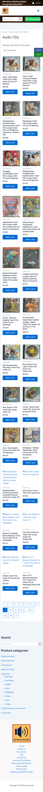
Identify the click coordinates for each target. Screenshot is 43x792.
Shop (11, 32)
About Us (21, 749)
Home (5, 32)
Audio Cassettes (7, 661)
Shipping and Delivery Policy (21, 772)
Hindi (7, 688)
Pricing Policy (21, 769)
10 (21, 610)
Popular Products (8, 656)
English (8, 684)
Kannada (8, 676)
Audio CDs (5, 674)
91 (32, 610)
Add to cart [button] (10, 92)
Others (8, 696)
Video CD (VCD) (7, 669)
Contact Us (21, 758)
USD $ (38, 50)
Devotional (9, 680)
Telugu (7, 704)
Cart (21, 755)
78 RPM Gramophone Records (13, 708)
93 (11, 615)
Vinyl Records (6, 665)
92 (5, 615)
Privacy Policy (21, 766)
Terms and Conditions (22, 760)
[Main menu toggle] (38, 10)
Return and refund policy (21, 763)
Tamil (7, 700)
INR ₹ (37, 54)
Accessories (6, 713)
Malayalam (9, 692)
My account (21, 752)
